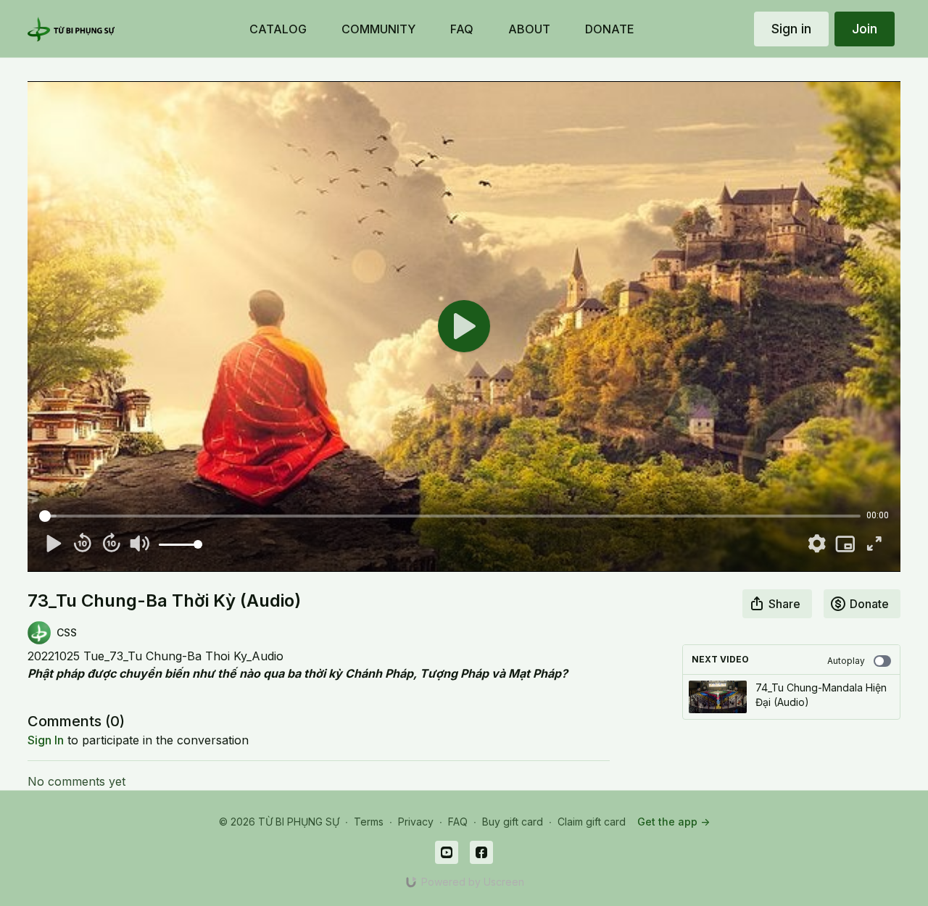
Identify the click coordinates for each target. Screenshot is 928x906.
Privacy (416, 821)
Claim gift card (592, 821)
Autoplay (846, 660)
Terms (369, 821)
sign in (46, 740)
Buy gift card (512, 821)
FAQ (458, 821)
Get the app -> (673, 821)
